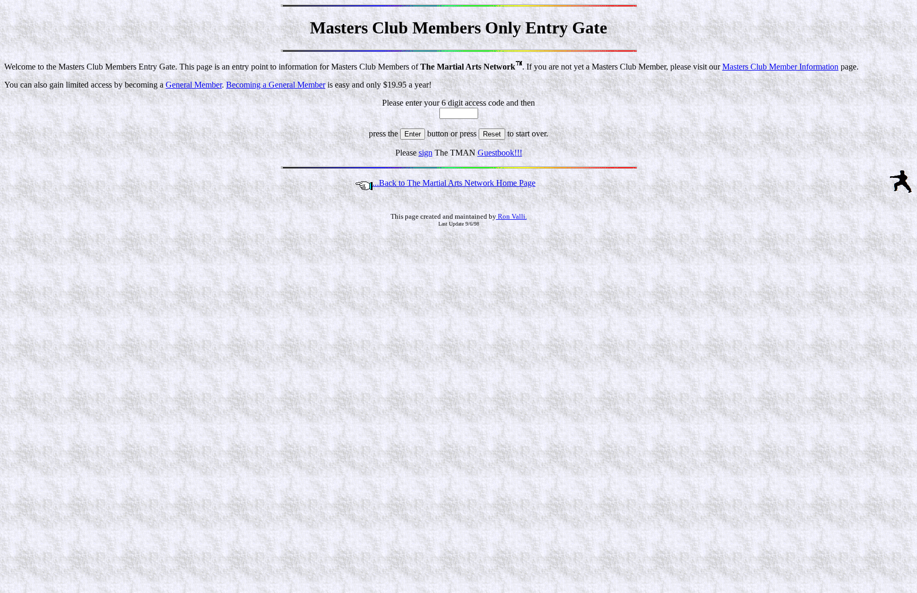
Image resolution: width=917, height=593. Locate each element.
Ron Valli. (511, 216)
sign (425, 152)
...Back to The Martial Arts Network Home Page (454, 182)
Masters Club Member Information (780, 66)
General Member (194, 84)
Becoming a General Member (275, 84)
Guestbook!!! (500, 152)
